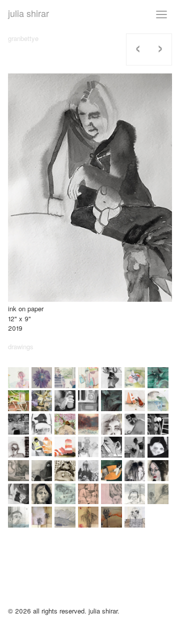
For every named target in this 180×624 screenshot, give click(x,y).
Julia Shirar (28, 12)
